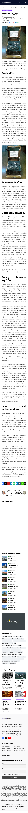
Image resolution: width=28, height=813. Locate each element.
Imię (3, 763)
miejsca (4, 647)
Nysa (9, 593)
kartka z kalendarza (7, 645)
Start (3, 7)
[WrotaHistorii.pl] (6, 2)
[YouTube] (9, 738)
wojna (18, 656)
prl (15, 652)
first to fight (22, 641)
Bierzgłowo (17, 638)
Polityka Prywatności (16, 808)
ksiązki (14, 645)
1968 (21, 636)
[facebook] (3, 738)
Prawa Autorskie (5, 808)
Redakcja (3, 809)
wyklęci (17, 658)
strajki (19, 654)
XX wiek (7, 7)
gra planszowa (5, 643)
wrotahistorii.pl (10, 658)
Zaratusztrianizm (6, 661)
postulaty (11, 652)
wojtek (3, 658)
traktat (9, 656)
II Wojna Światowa (15, 7)
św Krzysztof (13, 663)
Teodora (4, 656)
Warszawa (11, 579)
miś (18, 647)
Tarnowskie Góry (13, 565)
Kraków (10, 600)
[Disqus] (14, 525)
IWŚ (15, 643)
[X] (6, 738)
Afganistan (4, 638)
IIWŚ (12, 643)
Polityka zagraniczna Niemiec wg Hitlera (5, 703)
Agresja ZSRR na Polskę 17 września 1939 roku (20, 703)
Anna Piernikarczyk (9, 17)
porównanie (5, 652)
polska (8, 649)
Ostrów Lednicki (13, 586)
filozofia (15, 641)
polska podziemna (15, 649)
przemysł (20, 652)
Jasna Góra (11, 607)
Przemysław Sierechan (19, 686)
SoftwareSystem (21, 806)
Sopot (10, 558)
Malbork (10, 572)
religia (9, 654)
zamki (22, 658)
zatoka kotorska (15, 661)
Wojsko (23, 656)
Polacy (3, 649)
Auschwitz (10, 638)
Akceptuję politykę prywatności (12, 774)
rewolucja (14, 654)
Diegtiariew (4, 641)
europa (10, 641)
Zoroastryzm (5, 663)
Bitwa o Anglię (19, 683)
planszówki (23, 647)
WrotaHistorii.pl (6, 806)
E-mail (3, 769)
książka (19, 645)
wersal (14, 656)
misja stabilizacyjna (11, 647)
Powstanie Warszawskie (6, 683)
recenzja (4, 654)
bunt (22, 638)
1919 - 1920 (15, 636)
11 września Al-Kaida (7, 636)
